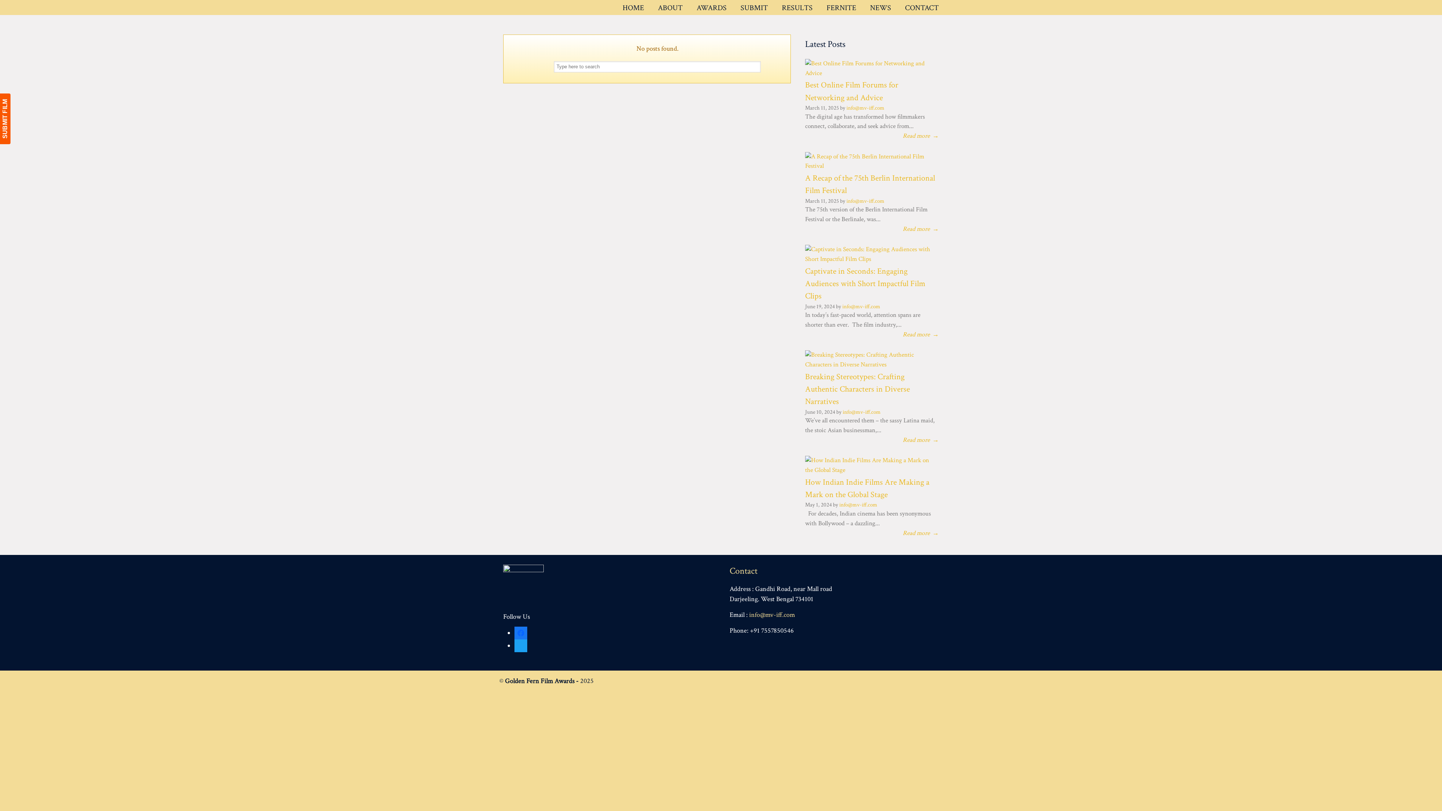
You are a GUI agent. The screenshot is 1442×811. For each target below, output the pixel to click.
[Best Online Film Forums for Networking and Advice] (869, 73)
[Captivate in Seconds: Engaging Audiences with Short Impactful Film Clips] (869, 259)
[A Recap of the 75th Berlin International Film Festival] (869, 166)
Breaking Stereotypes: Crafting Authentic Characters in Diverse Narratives (857, 389)
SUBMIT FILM (5, 119)
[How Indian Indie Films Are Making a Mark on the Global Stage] (869, 470)
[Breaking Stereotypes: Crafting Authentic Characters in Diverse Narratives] (869, 364)
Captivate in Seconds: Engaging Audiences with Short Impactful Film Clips (865, 284)
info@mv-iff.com (865, 108)
